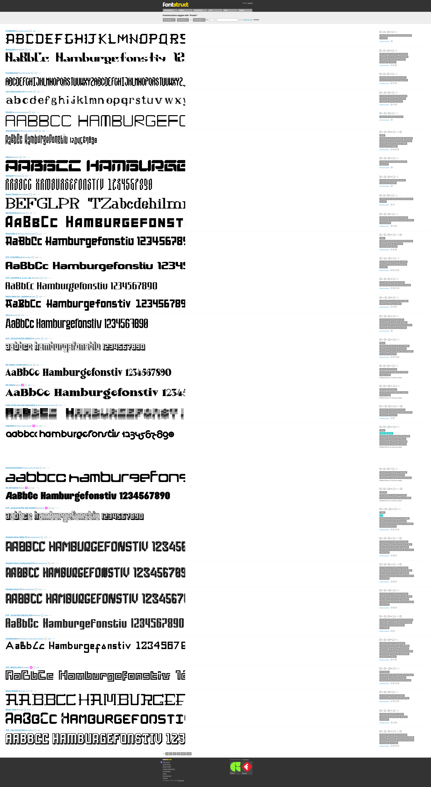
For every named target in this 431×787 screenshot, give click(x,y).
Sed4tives (28, 257)
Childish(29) (383, 138)
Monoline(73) (383, 677)
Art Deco (382, 433)
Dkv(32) (395, 648)
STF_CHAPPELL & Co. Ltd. (19, 278)
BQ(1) (390, 198)
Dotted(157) (383, 619)
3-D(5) (391, 734)
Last (189, 754)
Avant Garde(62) (408, 674)
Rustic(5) (399, 101)
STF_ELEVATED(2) (407, 351)
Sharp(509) (383, 59)
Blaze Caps (11, 709)
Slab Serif (383, 369)
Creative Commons (384, 65)
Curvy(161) (403, 261)
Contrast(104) (391, 475)
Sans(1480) (395, 495)
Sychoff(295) (383, 438)
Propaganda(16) (402, 80)
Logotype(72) (393, 677)
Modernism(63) (402, 348)
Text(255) (401, 651)
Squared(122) (393, 346)
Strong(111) (408, 325)
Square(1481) (384, 164)
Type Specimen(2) (395, 698)
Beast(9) (401, 198)
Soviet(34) (400, 241)
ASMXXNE (21, 49)
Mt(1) (395, 198)
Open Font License (384, 41)
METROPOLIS (12, 213)
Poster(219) (383, 38)
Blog (225, 10)
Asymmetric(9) (392, 264)
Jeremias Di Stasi (23, 31)
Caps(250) (383, 714)
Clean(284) (392, 62)
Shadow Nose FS (14, 589)
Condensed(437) (405, 498)
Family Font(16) (384, 552)
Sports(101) (401, 737)
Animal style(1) (384, 146)
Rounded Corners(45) (404, 285)
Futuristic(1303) (384, 161)
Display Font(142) (385, 645)
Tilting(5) (400, 619)
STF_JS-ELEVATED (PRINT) (19, 338)
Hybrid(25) (393, 183)
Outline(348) (383, 549)
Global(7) (393, 656)
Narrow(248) (399, 138)
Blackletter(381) (384, 77)
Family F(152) (392, 415)
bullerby (16, 157)
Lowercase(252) (401, 98)
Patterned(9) (392, 619)
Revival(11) (383, 625)
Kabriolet (10, 426)
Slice (8, 315)
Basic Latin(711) (384, 547)
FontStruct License (384, 83)
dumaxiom (11, 49)
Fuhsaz (21, 709)
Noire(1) (394, 246)
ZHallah (23, 691)
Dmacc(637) (383, 54)
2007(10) (401, 477)
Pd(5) (397, 544)
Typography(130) (403, 654)
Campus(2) (383, 740)
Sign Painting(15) (395, 301)
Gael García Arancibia (21, 112)
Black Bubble (12, 691)
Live (210, 10)
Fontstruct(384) (404, 645)
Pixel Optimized (392, 369)
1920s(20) (392, 220)
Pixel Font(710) (384, 372)
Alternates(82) (402, 327)
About (164, 774)
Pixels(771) (392, 643)
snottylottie (29, 91)
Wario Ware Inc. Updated (17, 296)
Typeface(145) (384, 698)
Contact (165, 778)
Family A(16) (393, 444)
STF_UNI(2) (394, 742)
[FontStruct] (178, 6)
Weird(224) (383, 325)
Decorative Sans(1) (394, 498)
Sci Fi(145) (407, 680)
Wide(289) (383, 475)
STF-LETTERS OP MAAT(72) (388, 354)
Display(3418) (403, 56)
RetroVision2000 (13, 468)
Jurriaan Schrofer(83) (394, 351)
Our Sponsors (167, 776)
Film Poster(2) (400, 220)
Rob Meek (181, 780)
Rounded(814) (384, 141)
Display (382, 135)
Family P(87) (383, 415)
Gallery (181, 10)
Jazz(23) (391, 143)
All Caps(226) (392, 217)
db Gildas (10, 385)
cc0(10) (403, 544)
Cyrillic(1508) (408, 138)
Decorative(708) (393, 54)
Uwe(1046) (383, 96)
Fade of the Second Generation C (21, 405)
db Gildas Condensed (16, 365)
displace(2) (391, 325)
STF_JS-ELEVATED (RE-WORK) (21, 508)
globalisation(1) (384, 656)
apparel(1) (402, 180)
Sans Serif (383, 492)
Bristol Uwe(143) (393, 96)
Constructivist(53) (402, 217)
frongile (15, 315)
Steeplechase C (13, 131)
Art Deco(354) (398, 243)
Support (241, 10)
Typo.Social (166, 762)
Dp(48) (409, 544)
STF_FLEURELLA (14, 257)
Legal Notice (166, 771)
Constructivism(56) (385, 222)
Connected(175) (391, 348)
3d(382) (382, 348)
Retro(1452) (408, 141)
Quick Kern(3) (394, 547)
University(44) (409, 737)
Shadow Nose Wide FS (16, 537)
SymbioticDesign (35, 537)
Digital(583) (393, 409)
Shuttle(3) (391, 116)
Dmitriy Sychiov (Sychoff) (30, 131)
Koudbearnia (12, 73)
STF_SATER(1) (384, 627)
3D (381, 515)
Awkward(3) (383, 327)
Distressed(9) (402, 96)
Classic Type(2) (384, 654)
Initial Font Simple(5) (385, 648)
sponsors (246, 759)
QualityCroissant (25, 73)
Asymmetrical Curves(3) (398, 282)
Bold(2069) (383, 56)
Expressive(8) (403, 54)
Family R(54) (403, 441)
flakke (33, 296)
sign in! (250, 3)
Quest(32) (383, 201)
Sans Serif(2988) (384, 261)
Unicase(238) (392, 80)
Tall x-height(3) (395, 322)
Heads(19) (403, 495)
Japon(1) (382, 35)
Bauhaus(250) (384, 444)
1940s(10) (383, 303)
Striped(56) (391, 714)
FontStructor (198, 10)
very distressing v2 (15, 91)
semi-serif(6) (383, 737)
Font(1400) (383, 116)
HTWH (23, 213)
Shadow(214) (383, 409)
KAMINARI (11, 31)
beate (30, 365)
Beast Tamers (12, 194)
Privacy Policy (167, 767)
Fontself (244, 773)
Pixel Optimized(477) (385, 674)
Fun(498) (403, 143)
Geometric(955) (384, 441)
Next (183, 754)
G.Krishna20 (25, 194)
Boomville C (11, 233)
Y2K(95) (408, 477)
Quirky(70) (400, 319)
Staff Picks (247, 20)
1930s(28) (404, 301)
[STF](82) (399, 680)
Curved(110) (400, 714)
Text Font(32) (392, 651)
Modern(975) (402, 161)
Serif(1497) (391, 98)
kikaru (9, 157)
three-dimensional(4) (401, 734)
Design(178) (383, 651)
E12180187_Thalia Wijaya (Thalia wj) (32, 639)
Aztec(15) (391, 138)
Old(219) (401, 695)
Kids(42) (400, 141)
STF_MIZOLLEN (13, 667)
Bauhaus (389, 433)
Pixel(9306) (383, 101)
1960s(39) (393, 141)
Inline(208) (392, 549)
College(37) (392, 737)
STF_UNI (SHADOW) (15, 730)
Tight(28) (404, 322)
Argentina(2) (398, 35)
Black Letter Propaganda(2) (398, 77)
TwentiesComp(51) (395, 436)
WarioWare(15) (384, 301)
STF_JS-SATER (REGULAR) (19, 615)
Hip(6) (397, 143)
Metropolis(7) (383, 220)
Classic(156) (394, 654)
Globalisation (12, 638)
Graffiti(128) (393, 146)
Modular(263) (407, 35)
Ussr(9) (390, 243)
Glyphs (232, 773)
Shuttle (9, 112)
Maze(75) (392, 680)
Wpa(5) (390, 303)
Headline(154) (392, 59)
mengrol (10, 176)
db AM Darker (12, 488)
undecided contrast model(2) (387, 319)
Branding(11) (383, 62)
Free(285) (390, 35)
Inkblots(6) (383, 98)
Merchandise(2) (384, 742)
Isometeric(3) (390, 544)
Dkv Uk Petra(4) (404, 648)
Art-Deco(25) (402, 444)
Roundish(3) (383, 264)
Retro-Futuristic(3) (393, 56)
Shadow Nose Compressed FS (20, 563)
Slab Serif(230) (395, 372)
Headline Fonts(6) (385, 374)
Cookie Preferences (169, 769)
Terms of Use (167, 764)
